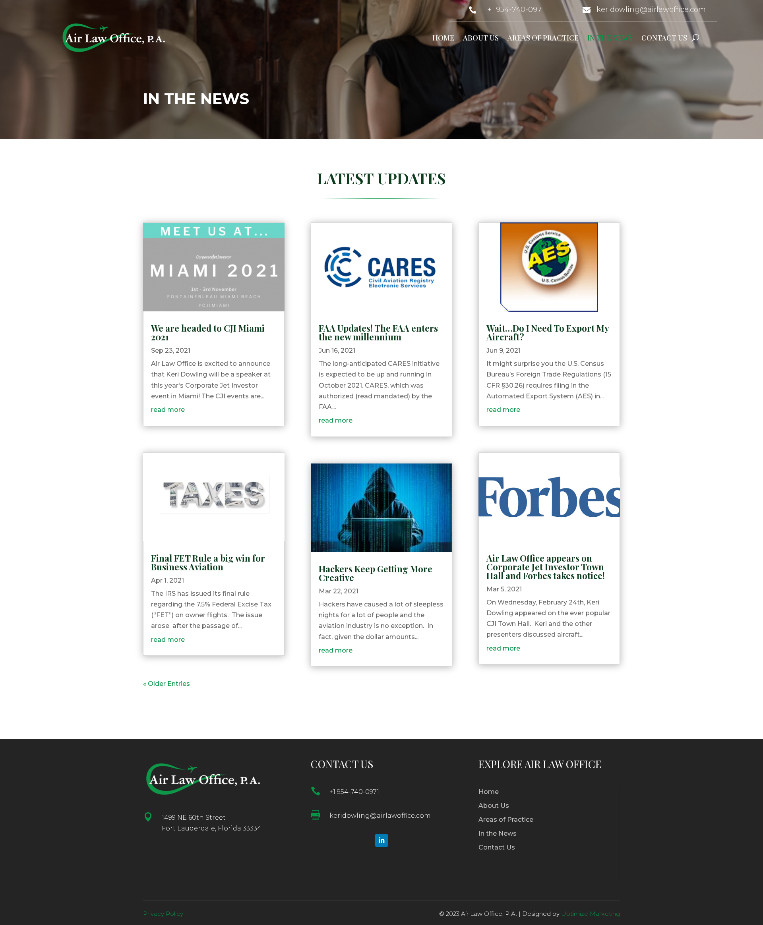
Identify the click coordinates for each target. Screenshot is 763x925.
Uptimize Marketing (590, 913)
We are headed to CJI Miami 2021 (208, 332)
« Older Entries (166, 683)
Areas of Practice (543, 37)
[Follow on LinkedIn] (381, 840)
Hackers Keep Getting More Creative (375, 573)
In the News (610, 37)
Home (443, 37)
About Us (481, 37)
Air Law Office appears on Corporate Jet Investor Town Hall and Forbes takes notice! (545, 566)
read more (168, 409)
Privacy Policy (163, 913)
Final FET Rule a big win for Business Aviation (208, 562)
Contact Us (664, 37)
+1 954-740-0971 (515, 9)
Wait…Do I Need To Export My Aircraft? (547, 332)
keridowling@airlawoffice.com (651, 9)
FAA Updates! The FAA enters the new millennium (378, 332)
